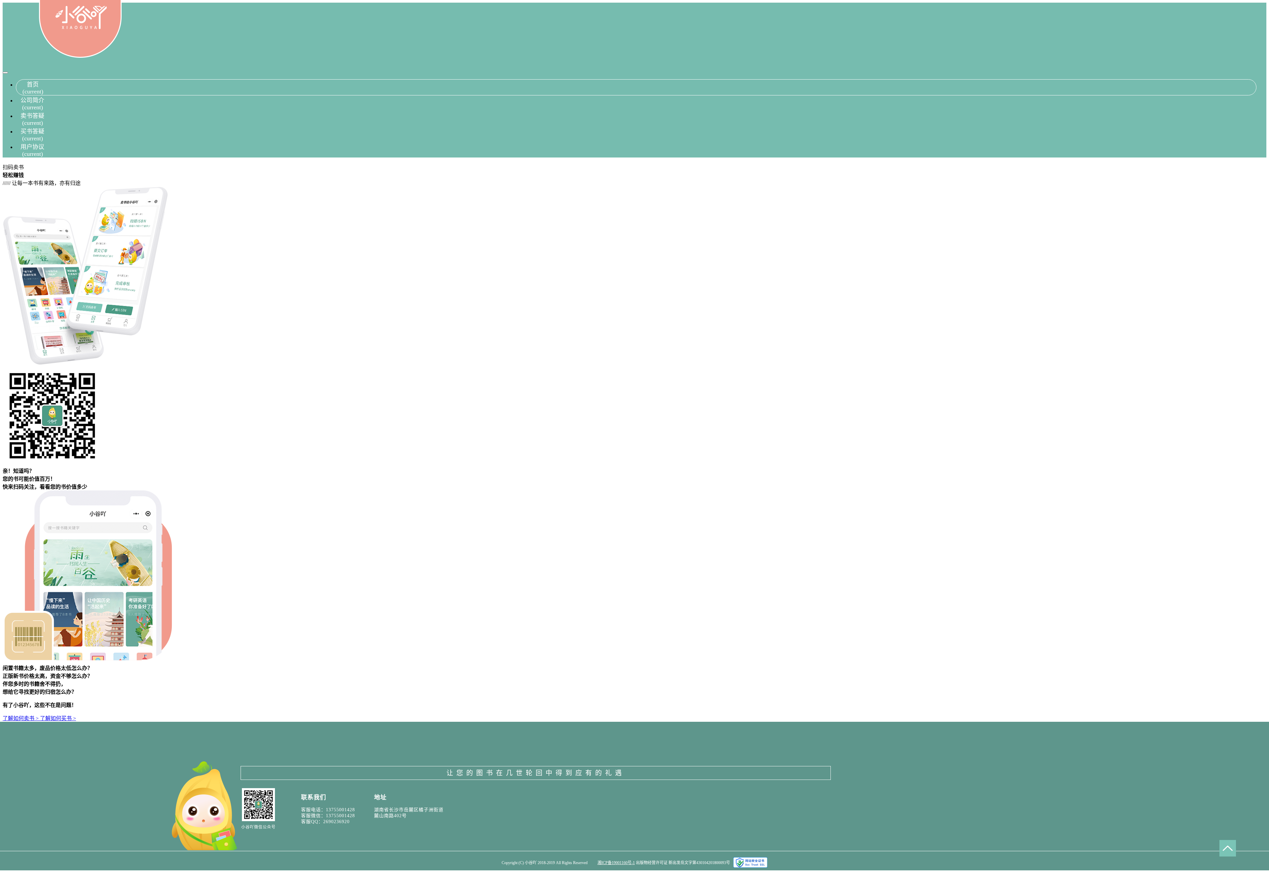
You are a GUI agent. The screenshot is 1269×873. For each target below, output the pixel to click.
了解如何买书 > (58, 718)
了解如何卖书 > (21, 718)
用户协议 (32, 150)
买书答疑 (32, 135)
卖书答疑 (32, 119)
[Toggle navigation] (5, 73)
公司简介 (32, 104)
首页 (32, 88)
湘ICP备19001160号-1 (616, 862)
